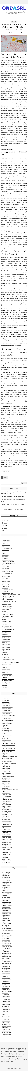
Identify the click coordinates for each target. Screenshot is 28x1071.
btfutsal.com (5, 551)
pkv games (11, 1049)
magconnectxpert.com (7, 930)
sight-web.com (5, 578)
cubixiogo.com (5, 1014)
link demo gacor (6, 520)
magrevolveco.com (6, 849)
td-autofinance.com (6, 583)
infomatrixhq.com (6, 915)
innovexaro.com (6, 974)
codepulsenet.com (6, 968)
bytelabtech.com (6, 880)
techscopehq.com (6, 971)
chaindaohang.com (6, 604)
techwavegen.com (6, 829)
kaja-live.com (5, 574)
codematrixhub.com (7, 824)
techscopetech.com (6, 943)
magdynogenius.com (7, 801)
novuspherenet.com (6, 1016)
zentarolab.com (5, 1027)
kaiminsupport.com (6, 708)
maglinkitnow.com (6, 798)
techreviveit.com (6, 819)
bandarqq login (5, 525)
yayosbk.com (5, 632)
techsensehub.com (6, 879)
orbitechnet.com (6, 1017)
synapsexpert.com (6, 1026)
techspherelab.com (6, 955)
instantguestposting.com (8, 670)
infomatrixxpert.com (7, 910)
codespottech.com (6, 791)
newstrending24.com (7, 680)
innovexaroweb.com (7, 946)
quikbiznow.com (6, 1029)
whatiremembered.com (7, 599)
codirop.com (5, 553)
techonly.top (5, 558)
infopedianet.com (6, 966)
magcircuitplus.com (6, 854)
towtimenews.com (6, 746)
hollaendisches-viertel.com (8, 614)
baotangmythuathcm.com (8, 750)
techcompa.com (6, 576)
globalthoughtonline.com (8, 731)
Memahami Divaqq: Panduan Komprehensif (13, 509)
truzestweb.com (6, 1024)
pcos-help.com (5, 550)
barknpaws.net (5, 726)
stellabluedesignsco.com (8, 776)
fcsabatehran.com (6, 768)
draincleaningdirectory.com (8, 748)
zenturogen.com (6, 1001)
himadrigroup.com (6, 579)
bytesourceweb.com (7, 844)
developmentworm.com (8, 675)
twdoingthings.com (6, 774)
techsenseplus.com (6, 826)
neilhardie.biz (5, 634)
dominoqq (8, 1059)
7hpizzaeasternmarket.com (8, 613)
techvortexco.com (6, 887)
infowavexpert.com (6, 821)
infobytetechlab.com (7, 839)
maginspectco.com (6, 860)
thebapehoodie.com (7, 758)
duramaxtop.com (6, 771)
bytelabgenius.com (6, 812)
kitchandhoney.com (6, 621)
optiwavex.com (5, 1019)
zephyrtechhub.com (6, 1022)
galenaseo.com (5, 657)
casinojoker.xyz (5, 651)
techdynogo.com (6, 793)
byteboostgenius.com (7, 963)
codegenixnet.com (6, 842)
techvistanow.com (6, 913)
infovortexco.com (6, 936)
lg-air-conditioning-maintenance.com (11, 608)
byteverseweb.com (6, 960)
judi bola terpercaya (6, 1051)
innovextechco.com (6, 920)
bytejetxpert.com (6, 859)
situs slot (17, 1049)
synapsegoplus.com (7, 965)
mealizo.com (5, 725)
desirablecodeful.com (7, 779)
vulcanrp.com (5, 591)
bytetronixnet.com (6, 857)
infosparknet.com (6, 978)
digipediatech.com (6, 796)
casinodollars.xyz (6, 649)
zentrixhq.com (5, 988)
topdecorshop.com (6, 665)
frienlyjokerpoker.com (7, 584)
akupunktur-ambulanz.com (8, 598)
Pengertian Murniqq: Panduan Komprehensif (13, 496)
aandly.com (4, 687)
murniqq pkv (16, 1053)
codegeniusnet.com (6, 898)
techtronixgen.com (6, 804)
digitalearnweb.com (7, 700)
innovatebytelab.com (7, 893)
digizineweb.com (6, 907)
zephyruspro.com (6, 983)
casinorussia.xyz (6, 644)
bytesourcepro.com (6, 953)
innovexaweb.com (6, 1003)
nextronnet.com (5, 998)
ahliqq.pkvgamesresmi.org (8, 1061)
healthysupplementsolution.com (10, 789)
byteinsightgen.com (7, 832)
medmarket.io (5, 784)
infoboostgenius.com (7, 827)
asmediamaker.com (7, 730)
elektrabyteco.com (6, 928)
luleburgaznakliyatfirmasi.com (9, 756)
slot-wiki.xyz (5, 654)
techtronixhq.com (6, 872)
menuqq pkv (4, 1048)
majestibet (14, 1059)
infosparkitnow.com (6, 885)
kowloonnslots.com (6, 586)
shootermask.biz (6, 639)
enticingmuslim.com (7, 761)
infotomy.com (5, 788)
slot (7, 1049)
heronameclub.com (6, 783)
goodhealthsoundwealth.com (9, 763)
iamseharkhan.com (6, 718)
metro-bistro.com (6, 622)
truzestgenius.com (6, 931)
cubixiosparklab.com (7, 917)
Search (24, 483)
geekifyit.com (5, 738)
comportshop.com (6, 664)
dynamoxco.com (6, 999)
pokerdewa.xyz (5, 652)
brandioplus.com (6, 1004)
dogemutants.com (6, 769)
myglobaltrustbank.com (8, 659)
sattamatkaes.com (6, 740)
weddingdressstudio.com (8, 629)
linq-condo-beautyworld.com (9, 601)
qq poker (10, 1053)
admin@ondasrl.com (19, 32)
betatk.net (4, 685)
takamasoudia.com (6, 773)
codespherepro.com (7, 841)
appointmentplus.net (7, 674)
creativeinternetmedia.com (8, 563)
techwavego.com (6, 940)
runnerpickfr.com (6, 545)
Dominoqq (14, 21)
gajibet (24, 1059)
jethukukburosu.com (7, 751)
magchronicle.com (6, 794)
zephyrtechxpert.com (7, 935)
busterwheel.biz (6, 641)
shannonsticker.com (7, 712)
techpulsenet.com (6, 933)
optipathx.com (5, 984)
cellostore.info (5, 728)
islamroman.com (6, 581)
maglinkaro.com (6, 950)
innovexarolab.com (6, 837)
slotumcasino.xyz (6, 646)
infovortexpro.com (6, 852)
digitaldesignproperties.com (9, 722)
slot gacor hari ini (6, 527)
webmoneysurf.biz (6, 636)
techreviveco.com (6, 948)
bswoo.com (4, 689)
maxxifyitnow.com (6, 979)
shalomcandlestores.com (8, 736)
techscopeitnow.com (7, 855)
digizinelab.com (6, 938)
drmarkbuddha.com (7, 606)
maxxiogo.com (5, 994)
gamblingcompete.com (7, 560)
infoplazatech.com (6, 890)
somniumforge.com (6, 753)
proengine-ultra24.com (7, 616)
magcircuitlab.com (6, 923)
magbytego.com (6, 897)
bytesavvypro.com (6, 831)
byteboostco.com (6, 926)
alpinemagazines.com (7, 589)
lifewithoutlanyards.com (8, 617)
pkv (2, 522)
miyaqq (20, 1059)
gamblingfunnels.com (7, 548)
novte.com (4, 611)
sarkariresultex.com (7, 723)
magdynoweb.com (6, 945)
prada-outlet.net (6, 540)
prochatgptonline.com (7, 571)
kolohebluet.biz (5, 637)
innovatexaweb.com (7, 882)
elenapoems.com (6, 765)
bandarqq (4, 523)
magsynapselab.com (7, 803)
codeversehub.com (6, 958)
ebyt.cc (3, 603)
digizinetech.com (6, 834)
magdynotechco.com (7, 883)
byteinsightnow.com (7, 846)
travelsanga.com (6, 669)
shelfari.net (4, 642)
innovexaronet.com (6, 912)
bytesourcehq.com (6, 902)
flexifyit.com (5, 993)
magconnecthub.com (7, 961)
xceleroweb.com (6, 1031)
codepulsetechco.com (7, 905)
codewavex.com (6, 925)
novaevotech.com (6, 918)
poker (3, 530)
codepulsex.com (6, 941)
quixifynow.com (5, 981)
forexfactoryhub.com (7, 573)
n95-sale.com (5, 565)
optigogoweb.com (6, 1032)
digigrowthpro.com (6, 541)
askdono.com (5, 556)
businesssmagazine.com (8, 561)
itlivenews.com (5, 677)
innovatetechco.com (7, 814)
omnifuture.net (5, 546)
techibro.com (5, 588)
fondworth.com (5, 717)
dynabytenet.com (6, 951)
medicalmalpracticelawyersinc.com (11, 662)
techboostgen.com (6, 877)
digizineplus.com (6, 973)
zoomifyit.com (5, 1036)
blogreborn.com (6, 566)
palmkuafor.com (6, 703)
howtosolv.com (5, 624)
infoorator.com (5, 609)
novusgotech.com (6, 996)
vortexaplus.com (6, 1012)
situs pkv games (12, 1048)
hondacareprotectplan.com (8, 743)
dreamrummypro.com (7, 707)
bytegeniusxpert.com (7, 892)
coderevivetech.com (7, 847)
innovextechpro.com (7, 806)
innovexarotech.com (7, 851)
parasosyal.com (6, 760)
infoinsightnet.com (6, 900)
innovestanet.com (6, 989)
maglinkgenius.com (6, 921)
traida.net (4, 619)
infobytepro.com (6, 895)
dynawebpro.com (6, 1006)
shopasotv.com (5, 667)
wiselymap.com (6, 569)
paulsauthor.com (6, 778)
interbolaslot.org (6, 702)
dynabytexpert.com (7, 991)
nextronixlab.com (6, 986)
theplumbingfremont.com (8, 679)
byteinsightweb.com (7, 799)
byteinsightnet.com (6, 903)
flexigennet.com (6, 781)
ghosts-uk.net (5, 555)
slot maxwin (7, 1054)
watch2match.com (6, 655)
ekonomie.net (5, 672)
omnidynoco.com (6, 1021)
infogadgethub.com (6, 874)
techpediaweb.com (6, 811)
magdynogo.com (6, 862)
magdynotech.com (6, 969)
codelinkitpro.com (6, 875)
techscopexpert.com (7, 809)
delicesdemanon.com (7, 626)
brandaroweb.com (6, 1034)
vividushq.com (5, 1011)
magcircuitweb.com (7, 807)
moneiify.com (5, 733)
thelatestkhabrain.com (7, 720)
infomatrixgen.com (6, 836)
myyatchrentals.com (7, 735)
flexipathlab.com (6, 1009)
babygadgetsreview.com (8, 596)
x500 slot (14, 1051)
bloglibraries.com (6, 755)
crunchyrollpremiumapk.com (9, 741)
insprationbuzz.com (6, 713)
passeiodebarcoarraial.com (8, 715)
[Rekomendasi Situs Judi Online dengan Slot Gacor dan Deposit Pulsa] (14, 8)
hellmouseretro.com (6, 766)
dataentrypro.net (6, 705)
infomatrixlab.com (6, 956)
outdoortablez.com (6, 786)
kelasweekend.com (6, 684)
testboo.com (5, 627)
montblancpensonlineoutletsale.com (11, 594)
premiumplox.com (6, 631)
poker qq (23, 1049)
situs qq (3, 1049)
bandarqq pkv (5, 99)
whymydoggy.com (6, 698)
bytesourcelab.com (6, 976)
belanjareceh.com (6, 710)
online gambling (6, 471)
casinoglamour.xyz (6, 647)
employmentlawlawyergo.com (9, 660)
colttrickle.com (5, 543)
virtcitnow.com (5, 568)
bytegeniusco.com (6, 822)
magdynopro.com (6, 816)
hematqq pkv (19, 1056)
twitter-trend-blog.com (7, 593)
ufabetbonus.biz (6, 682)
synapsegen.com (6, 1007)
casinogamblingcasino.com (8, 745)
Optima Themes (18, 1068)
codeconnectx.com (6, 908)
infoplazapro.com (6, 817)
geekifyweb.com (6, 888)
